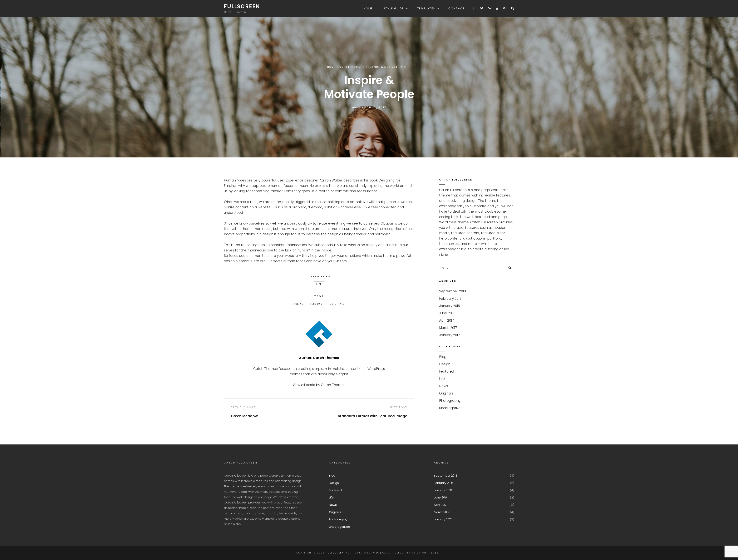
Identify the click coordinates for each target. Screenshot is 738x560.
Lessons (316, 303)
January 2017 (449, 335)
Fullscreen (242, 6)
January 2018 (449, 306)
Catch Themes (428, 552)
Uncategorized (352, 67)
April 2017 (446, 320)
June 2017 (447, 313)
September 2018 (452, 291)
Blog (442, 356)
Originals (337, 303)
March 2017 (448, 327)
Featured (446, 371)
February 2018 (450, 298)
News (443, 386)
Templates (426, 8)
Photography (449, 400)
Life (319, 284)
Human (298, 303)
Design (444, 364)
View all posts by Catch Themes (319, 385)
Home (368, 8)
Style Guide (393, 8)
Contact (456, 8)
